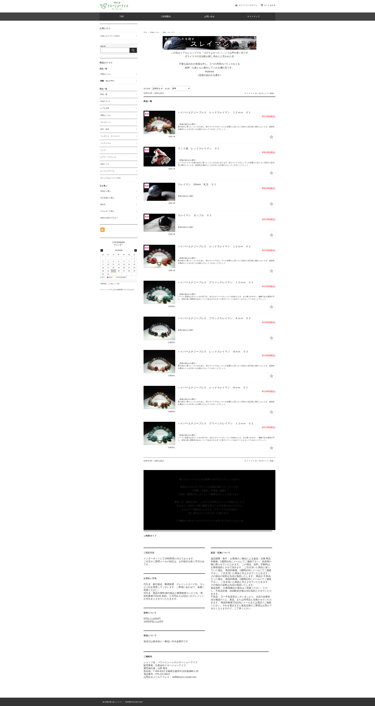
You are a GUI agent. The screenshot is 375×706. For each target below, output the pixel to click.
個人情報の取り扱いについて (112, 702)
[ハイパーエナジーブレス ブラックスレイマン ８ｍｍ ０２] (159, 328)
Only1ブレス (105, 101)
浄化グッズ (104, 164)
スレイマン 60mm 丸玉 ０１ (197, 184)
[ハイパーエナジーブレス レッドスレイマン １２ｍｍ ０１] (159, 122)
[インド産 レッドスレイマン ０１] (159, 156)
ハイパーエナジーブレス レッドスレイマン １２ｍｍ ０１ (214, 112)
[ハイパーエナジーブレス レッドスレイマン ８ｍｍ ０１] (159, 397)
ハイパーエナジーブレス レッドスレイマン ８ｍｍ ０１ (213, 387)
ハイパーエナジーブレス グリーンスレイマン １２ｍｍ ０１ (216, 282)
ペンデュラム (105, 143)
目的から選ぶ (105, 191)
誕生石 (103, 204)
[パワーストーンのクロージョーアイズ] (114, 10)
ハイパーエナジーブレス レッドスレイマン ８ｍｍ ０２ (213, 351)
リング (103, 150)
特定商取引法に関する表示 (134, 702)
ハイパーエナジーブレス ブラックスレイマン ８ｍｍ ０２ (214, 318)
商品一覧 (103, 94)
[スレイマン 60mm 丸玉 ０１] (159, 192)
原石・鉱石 (104, 129)
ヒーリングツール (107, 171)
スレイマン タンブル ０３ (195, 215)
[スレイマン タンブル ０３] (159, 223)
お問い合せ (209, 16)
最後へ (272, 93)
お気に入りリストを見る (110, 36)
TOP (122, 16)
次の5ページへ (264, 93)
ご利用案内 (165, 16)
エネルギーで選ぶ (107, 211)
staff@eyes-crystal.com (184, 677)
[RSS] (102, 230)
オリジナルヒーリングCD (110, 178)
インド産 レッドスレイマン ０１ (199, 148)
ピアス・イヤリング (108, 157)
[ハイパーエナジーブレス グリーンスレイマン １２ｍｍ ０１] (159, 292)
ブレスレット (105, 122)
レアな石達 (104, 108)
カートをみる (269, 5)
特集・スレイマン (107, 81)
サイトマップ (253, 16)
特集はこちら (154, 32)
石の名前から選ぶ (107, 198)
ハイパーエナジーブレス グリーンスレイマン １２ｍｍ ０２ (216, 423)
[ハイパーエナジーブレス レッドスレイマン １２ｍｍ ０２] (159, 256)
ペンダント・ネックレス (110, 136)
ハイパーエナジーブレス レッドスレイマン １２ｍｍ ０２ (214, 246)
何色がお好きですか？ (109, 218)
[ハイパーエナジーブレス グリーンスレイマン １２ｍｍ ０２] (159, 433)
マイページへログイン (248, 5)
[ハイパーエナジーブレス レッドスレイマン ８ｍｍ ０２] (159, 361)
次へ (256, 93)
